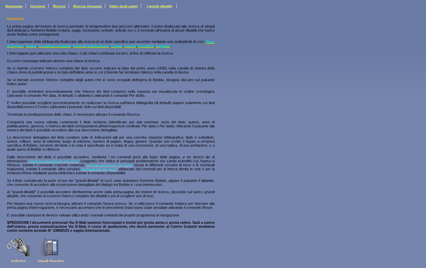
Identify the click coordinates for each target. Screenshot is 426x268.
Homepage (14, 6)
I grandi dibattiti (159, 6)
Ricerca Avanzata (87, 6)
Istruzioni (37, 6)
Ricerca (59, 6)
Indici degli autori (123, 6)
